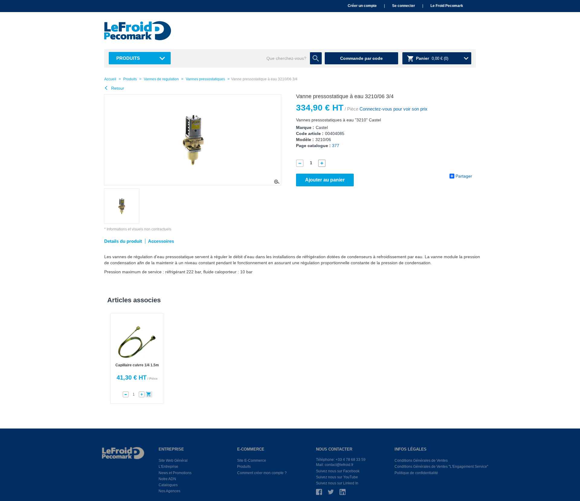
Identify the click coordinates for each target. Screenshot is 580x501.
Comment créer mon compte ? (262, 473)
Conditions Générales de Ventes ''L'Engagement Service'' (441, 466)
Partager (464, 176)
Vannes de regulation (161, 79)
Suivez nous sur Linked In (337, 483)
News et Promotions (175, 473)
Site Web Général (173, 460)
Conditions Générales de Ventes (421, 460)
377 (335, 145)
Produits (128, 58)
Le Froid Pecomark (446, 6)
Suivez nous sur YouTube (337, 477)
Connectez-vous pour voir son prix (392, 108)
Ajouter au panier (325, 179)
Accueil (110, 79)
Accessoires (161, 241)
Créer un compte (362, 6)
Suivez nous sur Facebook (337, 471)
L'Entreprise (168, 466)
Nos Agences (169, 491)
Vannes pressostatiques (205, 79)
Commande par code (361, 58)
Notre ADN (167, 479)
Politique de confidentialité (416, 473)
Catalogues (168, 485)
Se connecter (403, 6)
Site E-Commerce (251, 460)
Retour (117, 88)
